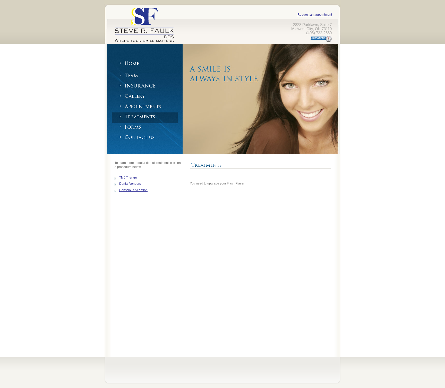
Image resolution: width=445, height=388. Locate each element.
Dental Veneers (130, 183)
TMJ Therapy (128, 177)
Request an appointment (314, 14)
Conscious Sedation (133, 190)
